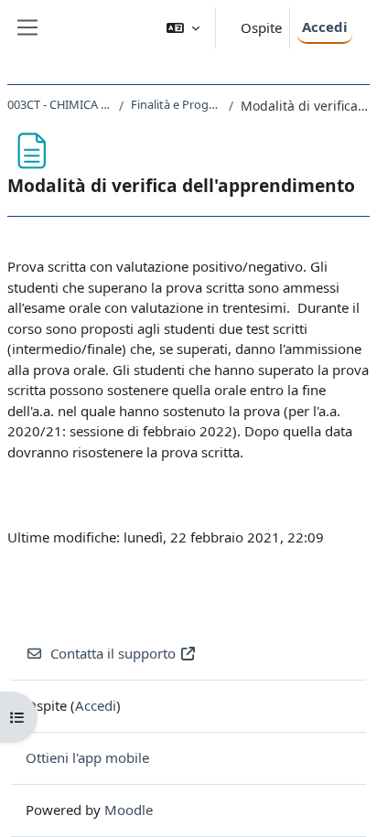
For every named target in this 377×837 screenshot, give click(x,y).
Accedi (325, 26)
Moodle (128, 809)
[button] (183, 28)
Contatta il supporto (113, 653)
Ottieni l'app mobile (87, 757)
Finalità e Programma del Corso (176, 104)
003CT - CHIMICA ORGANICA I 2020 (59, 104)
